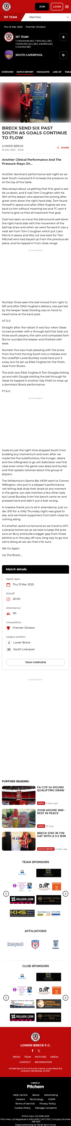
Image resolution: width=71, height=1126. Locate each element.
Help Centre (20, 1094)
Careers (20, 1099)
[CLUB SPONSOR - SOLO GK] (22, 900)
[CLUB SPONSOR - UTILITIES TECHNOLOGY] (48, 1004)
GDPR (51, 1099)
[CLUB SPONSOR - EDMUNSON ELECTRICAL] (48, 914)
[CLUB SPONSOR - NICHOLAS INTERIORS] (48, 874)
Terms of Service (25, 1103)
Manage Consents (46, 1107)
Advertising (51, 1094)
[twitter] (38, 1051)
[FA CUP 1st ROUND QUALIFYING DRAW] (19, 795)
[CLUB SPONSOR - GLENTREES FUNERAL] (48, 900)
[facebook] (32, 1051)
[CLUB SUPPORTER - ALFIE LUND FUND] (22, 887)
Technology (36, 1099)
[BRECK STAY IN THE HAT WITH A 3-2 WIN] (19, 841)
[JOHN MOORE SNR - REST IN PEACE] (19, 818)
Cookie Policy (23, 1107)
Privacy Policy (47, 1103)
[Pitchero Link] (35, 1087)
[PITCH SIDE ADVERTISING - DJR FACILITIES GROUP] (48, 887)
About (35, 1094)
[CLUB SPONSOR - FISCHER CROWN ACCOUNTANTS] (22, 874)
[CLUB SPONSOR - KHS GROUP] (22, 914)
